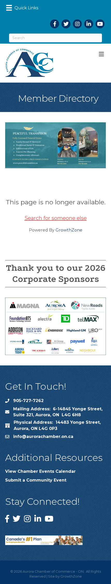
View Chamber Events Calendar (40, 471)
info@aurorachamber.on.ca (43, 436)
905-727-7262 (28, 400)
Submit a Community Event (35, 480)
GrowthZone (69, 230)
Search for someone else (56, 218)
